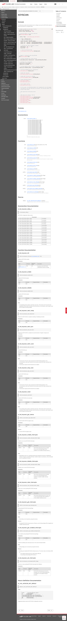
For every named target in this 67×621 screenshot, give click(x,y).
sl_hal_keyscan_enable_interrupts (33, 175)
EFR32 (3, 22)
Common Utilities (4, 17)
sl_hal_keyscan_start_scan (32, 162)
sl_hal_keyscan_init (30, 144)
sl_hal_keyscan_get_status (32, 172)
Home (31, 4)
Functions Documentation (61, 24)
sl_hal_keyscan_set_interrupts (32, 191)
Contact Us (54, 616)
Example (58, 14)
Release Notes (4, 14)
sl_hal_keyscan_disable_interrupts (33, 178)
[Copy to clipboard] (52, 29)
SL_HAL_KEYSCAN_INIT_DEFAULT (34, 200)
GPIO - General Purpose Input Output (9, 45)
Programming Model (5, 88)
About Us (43, 616)
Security (2, 93)
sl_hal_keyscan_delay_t (31, 118)
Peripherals (3, 19)
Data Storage (3, 91)
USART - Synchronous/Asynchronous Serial (10, 69)
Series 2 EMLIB (5, 76)
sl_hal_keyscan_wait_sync (32, 157)
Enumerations (59, 17)
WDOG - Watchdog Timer (8, 71)
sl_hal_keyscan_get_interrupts (32, 185)
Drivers (2, 79)
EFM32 (3, 24)
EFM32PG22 (5, 27)
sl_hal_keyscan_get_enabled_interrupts (34, 188)
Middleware (3, 83)
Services (3, 81)
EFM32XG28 (5, 74)
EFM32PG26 (5, 73)
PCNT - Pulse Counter (8, 56)
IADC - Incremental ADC (8, 48)
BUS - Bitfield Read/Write (8, 37)
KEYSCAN (6, 50)
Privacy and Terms (61, 616)
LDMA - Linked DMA (7, 53)
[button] (55, 4)
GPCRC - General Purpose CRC (10, 42)
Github (45, 4)
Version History (34, 616)
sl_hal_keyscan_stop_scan (32, 165)
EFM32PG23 (5, 29)
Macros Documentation (61, 26)
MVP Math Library (4, 96)
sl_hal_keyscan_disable (31, 151)
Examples (3, 98)
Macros (57, 20)
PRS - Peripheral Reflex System (10, 58)
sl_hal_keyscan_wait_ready (32, 154)
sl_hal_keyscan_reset (31, 168)
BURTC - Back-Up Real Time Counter (9, 35)
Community (49, 616)
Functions (58, 19)
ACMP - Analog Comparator (9, 32)
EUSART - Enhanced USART (9, 40)
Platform (3, 10)
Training (35, 4)
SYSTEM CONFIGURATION (9, 65)
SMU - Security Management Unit (10, 60)
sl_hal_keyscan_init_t (8, 51)
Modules (58, 16)
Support (40, 4)
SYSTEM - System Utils (8, 63)
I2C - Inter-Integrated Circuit (9, 46)
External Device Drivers (5, 86)
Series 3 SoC (4, 78)
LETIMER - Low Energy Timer (9, 55)
